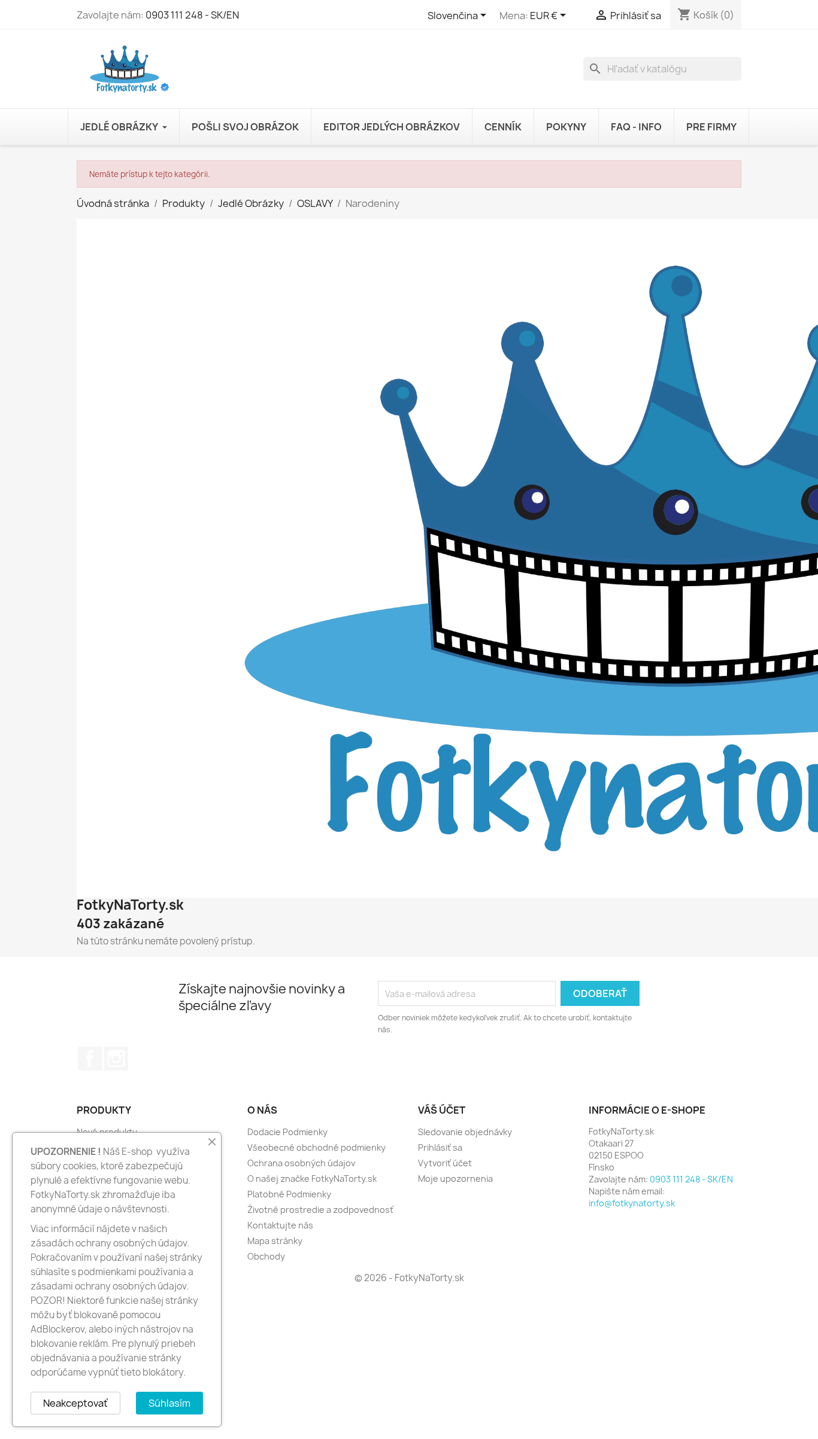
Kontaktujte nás (280, 1225)
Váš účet (441, 1110)
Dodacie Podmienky (287, 1132)
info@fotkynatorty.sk (632, 1203)
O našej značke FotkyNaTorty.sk (312, 1178)
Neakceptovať (75, 1403)
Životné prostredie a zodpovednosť (320, 1209)
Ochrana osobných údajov (301, 1163)
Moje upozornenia (455, 1178)
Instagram (116, 1059)
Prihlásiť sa (440, 1147)
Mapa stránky (274, 1240)
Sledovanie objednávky (465, 1132)
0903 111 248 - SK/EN (192, 15)
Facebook (90, 1059)
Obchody (266, 1256)
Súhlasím (169, 1403)
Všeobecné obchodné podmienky (316, 1147)
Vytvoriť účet (445, 1163)
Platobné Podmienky (289, 1194)
